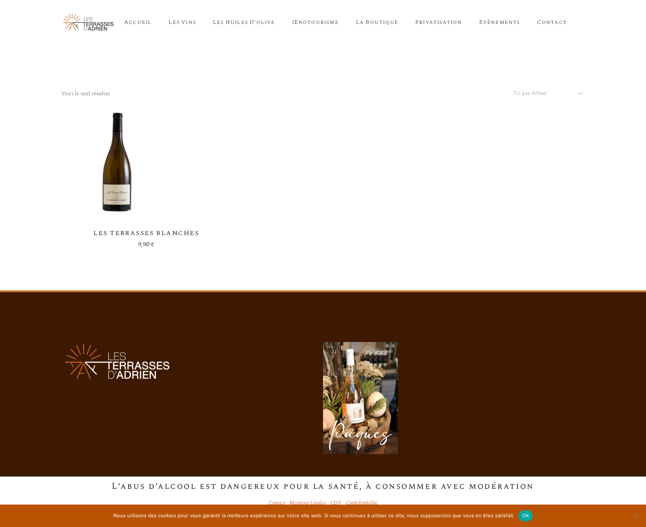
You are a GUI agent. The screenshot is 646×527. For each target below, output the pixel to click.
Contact (276, 503)
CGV (335, 503)
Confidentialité (362, 503)
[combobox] (545, 93)
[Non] (636, 516)
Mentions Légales (307, 503)
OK (525, 515)
